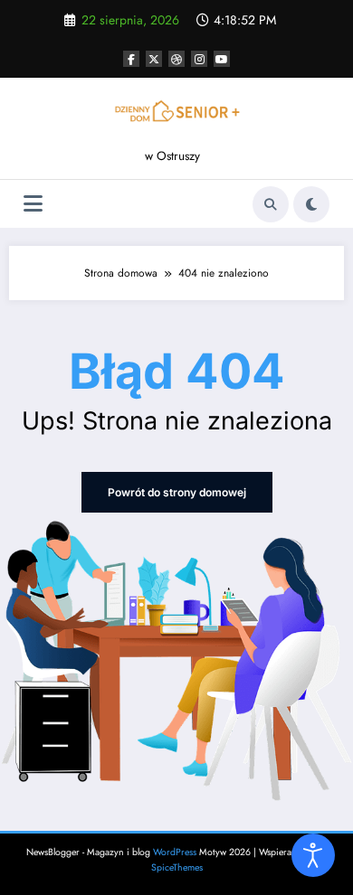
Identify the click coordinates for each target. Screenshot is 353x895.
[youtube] (222, 59)
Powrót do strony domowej (177, 492)
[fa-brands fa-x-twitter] (154, 59)
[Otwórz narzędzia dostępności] (313, 855)
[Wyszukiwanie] (271, 204)
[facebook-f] (131, 59)
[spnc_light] (311, 204)
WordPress (174, 852)
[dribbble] (176, 59)
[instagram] (199, 59)
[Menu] (33, 203)
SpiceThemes (177, 867)
